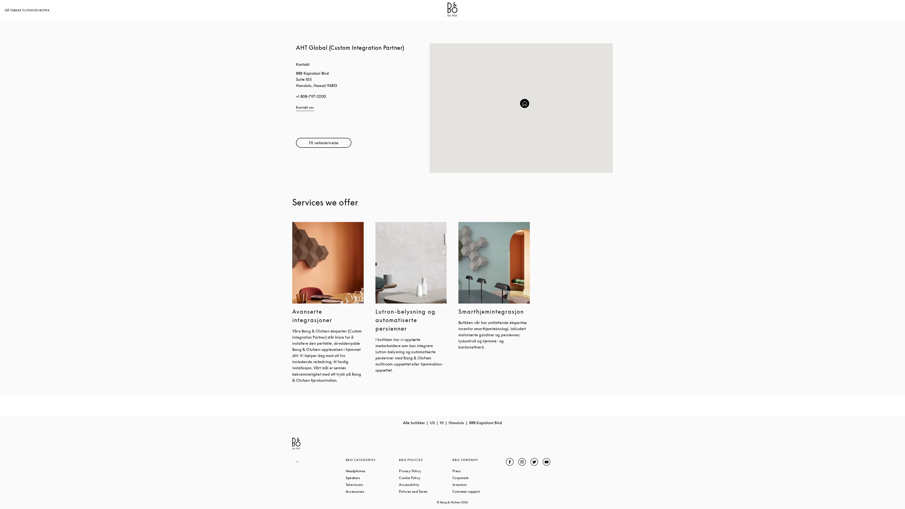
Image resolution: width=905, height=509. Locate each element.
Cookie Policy (425, 478)
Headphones (372, 471)
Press (474, 471)
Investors (477, 485)
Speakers (371, 478)
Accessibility (425, 485)
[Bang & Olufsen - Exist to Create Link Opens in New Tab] (452, 15)
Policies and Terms (425, 491)
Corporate (478, 478)
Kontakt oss (305, 107)
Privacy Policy (425, 471)
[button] (524, 103)
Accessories (372, 491)
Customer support (479, 491)
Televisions (372, 485)
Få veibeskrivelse (330, 143)
